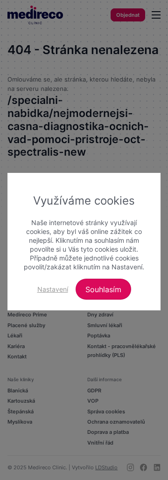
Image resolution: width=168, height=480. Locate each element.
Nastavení (52, 289)
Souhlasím (103, 289)
